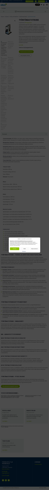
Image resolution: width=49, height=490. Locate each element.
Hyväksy (14, 248)
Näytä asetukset (34, 248)
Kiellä (24, 248)
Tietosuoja (24, 251)
